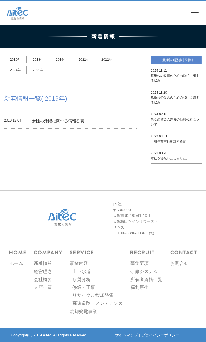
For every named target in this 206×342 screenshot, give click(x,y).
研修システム (144, 271)
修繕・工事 (83, 287)
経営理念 (43, 271)
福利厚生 (139, 287)
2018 (36, 59)
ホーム (16, 263)
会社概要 (43, 279)
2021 (82, 59)
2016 (13, 59)
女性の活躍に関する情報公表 (58, 121)
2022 (105, 59)
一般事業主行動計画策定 (168, 141)
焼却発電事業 (83, 311)
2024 (13, 70)
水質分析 (81, 279)
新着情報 (43, 263)
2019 (59, 59)
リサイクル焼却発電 (92, 295)
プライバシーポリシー (160, 335)
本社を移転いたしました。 (170, 158)
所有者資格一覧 (146, 279)
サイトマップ (126, 335)
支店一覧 (43, 287)
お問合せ (179, 263)
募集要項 (139, 263)
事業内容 (79, 263)
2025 (36, 70)
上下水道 (81, 271)
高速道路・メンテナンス (97, 303)
